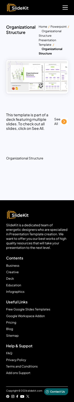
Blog (9, 329)
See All (57, 121)
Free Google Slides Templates (28, 309)
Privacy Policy (16, 360)
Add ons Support (18, 373)
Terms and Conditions (22, 366)
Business (12, 265)
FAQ (9, 353)
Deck (10, 278)
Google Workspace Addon (25, 316)
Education (13, 285)
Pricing (11, 322)
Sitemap (12, 335)
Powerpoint (59, 26)
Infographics (15, 291)
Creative (12, 272)
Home (43, 26)
